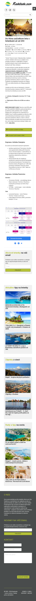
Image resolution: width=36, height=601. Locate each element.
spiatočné (8, 71)
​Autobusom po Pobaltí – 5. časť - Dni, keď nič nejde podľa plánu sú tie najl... (17, 412)
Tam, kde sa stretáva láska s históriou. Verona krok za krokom (17, 480)
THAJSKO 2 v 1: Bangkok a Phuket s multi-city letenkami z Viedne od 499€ (17, 327)
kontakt (24, 593)
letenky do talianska (14, 51)
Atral (23, 160)
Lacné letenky (19, 48)
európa (15, 49)
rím (30, 49)
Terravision (23, 148)
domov (24, 591)
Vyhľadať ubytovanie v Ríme (16, 135)
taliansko (23, 49)
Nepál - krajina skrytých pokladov (17, 377)
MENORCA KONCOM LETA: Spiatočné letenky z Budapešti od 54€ (17, 306)
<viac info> (12, 123)
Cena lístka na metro (14, 167)
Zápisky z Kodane (11, 394)
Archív (30, 593)
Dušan (13, 46)
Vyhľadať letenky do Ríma (15, 129)
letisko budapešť (19, 53)
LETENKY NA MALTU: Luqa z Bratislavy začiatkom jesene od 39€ (16, 347)
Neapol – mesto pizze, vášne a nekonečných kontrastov (16, 462)
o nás (29, 591)
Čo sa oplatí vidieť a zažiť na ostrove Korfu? (15, 443)
